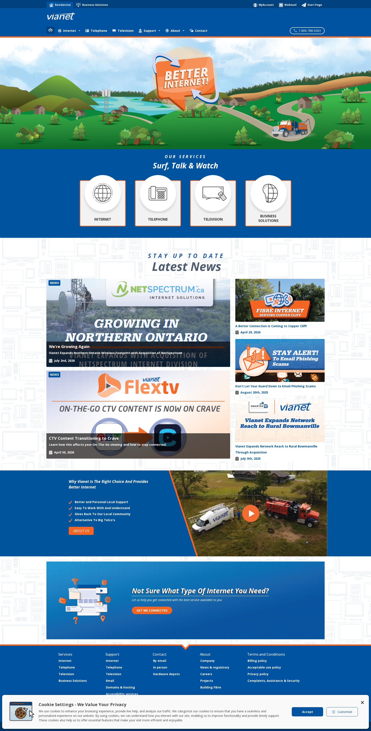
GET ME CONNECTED (152, 610)
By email (159, 661)
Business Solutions (73, 681)
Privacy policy (258, 674)
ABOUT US (81, 530)
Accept (307, 712)
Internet (65, 661)
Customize (345, 712)
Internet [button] (69, 31)
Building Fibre (210, 687)
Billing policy (257, 661)
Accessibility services (122, 694)
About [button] (175, 31)
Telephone (99, 31)
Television (126, 31)
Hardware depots (166, 674)
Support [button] (150, 31)
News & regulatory (214, 667)
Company (207, 661)
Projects (206, 681)
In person (160, 667)
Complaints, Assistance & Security (274, 681)
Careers (206, 674)
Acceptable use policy (264, 667)
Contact (201, 31)
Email (110, 681)
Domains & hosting (120, 687)
